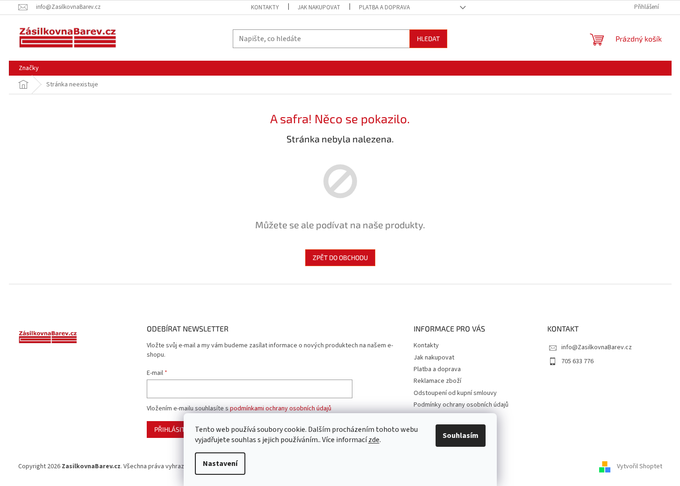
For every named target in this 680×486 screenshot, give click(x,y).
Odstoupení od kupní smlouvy (455, 393)
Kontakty (265, 7)
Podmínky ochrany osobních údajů (461, 404)
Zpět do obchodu (340, 257)
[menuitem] (28, 68)
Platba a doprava (384, 7)
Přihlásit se (174, 429)
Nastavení (220, 463)
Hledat (428, 38)
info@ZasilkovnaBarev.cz (596, 347)
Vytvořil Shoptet (639, 466)
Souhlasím (461, 435)
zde (373, 440)
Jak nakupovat (319, 7)
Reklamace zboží (437, 381)
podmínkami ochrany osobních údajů (280, 408)
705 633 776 (577, 361)
